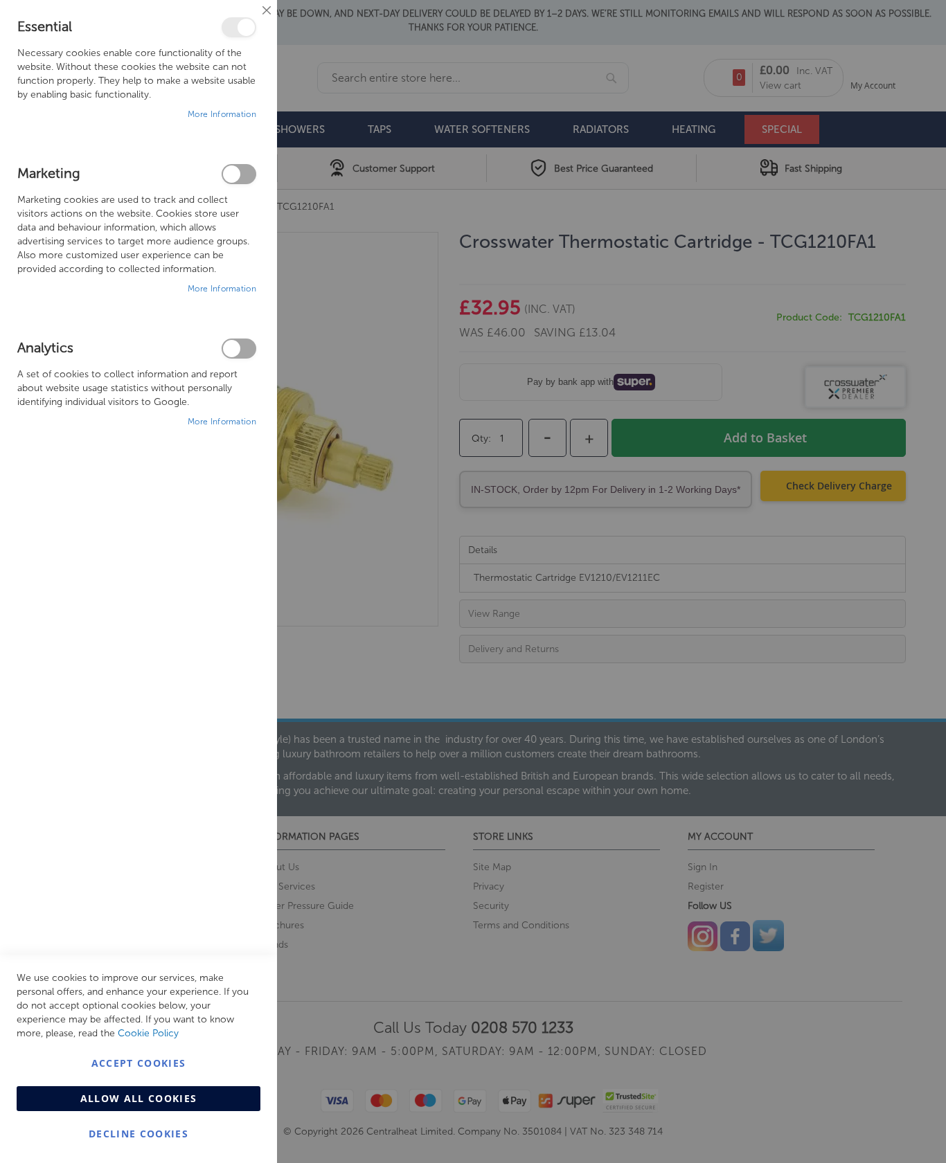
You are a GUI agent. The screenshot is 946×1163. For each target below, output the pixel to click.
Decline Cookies (138, 1133)
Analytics (239, 349)
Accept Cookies (138, 1063)
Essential (239, 27)
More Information (222, 114)
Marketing (239, 174)
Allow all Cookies (138, 1098)
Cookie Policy (148, 1033)
